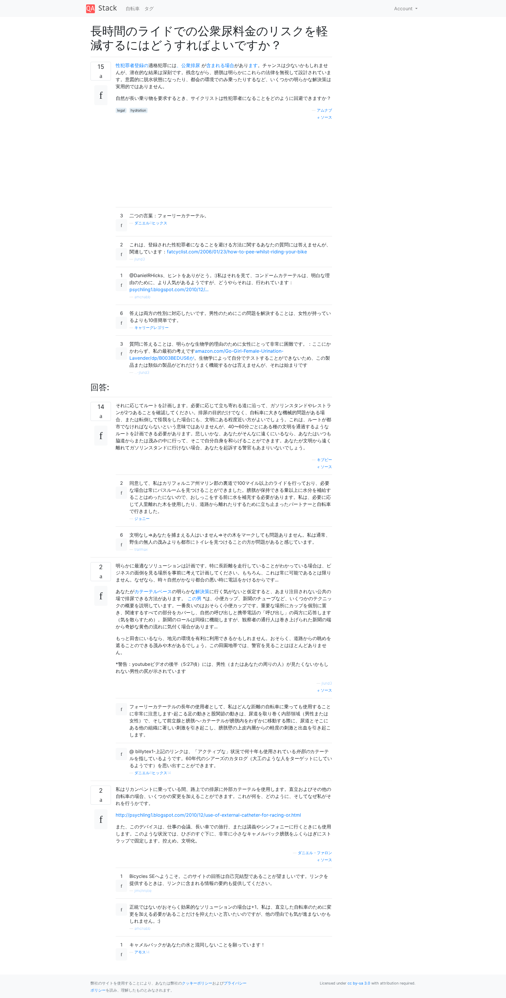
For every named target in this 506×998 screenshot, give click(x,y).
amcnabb (142, 297)
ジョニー (142, 518)
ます (253, 65)
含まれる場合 (220, 65)
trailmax (141, 549)
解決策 (202, 591)
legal (121, 110)
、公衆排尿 (188, 65)
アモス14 (142, 952)
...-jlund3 (141, 372)
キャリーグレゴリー (151, 327)
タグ (149, 8)
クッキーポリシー (197, 983)
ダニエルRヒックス (150, 223)
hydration (138, 110)
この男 (194, 598)
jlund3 (139, 259)
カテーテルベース (153, 591)
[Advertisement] (224, 161)
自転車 (133, 8)
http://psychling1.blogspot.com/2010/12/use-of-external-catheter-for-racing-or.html (208, 815)
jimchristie (142, 890)
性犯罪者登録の (132, 65)
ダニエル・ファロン (315, 853)
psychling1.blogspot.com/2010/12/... (168, 289)
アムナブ (324, 110)
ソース (325, 117)
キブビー (324, 460)
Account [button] (404, 8)
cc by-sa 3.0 (359, 983)
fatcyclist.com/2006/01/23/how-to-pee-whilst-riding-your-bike (237, 252)
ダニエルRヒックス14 (152, 773)
